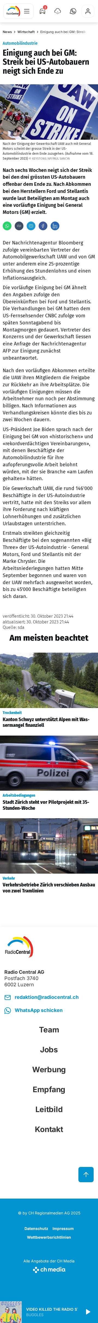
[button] (73, 11)
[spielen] (87, 1312)
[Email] (31, 226)
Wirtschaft (26, 32)
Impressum (63, 1228)
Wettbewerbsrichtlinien (49, 1237)
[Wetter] (57, 11)
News (7, 32)
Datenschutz (36, 1228)
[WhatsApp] (7, 226)
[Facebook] (43, 226)
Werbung (49, 1069)
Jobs (49, 1049)
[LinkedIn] (55, 226)
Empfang (49, 1089)
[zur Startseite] (13, 11)
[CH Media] (49, 1269)
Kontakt (49, 1129)
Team (49, 1029)
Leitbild (49, 1109)
